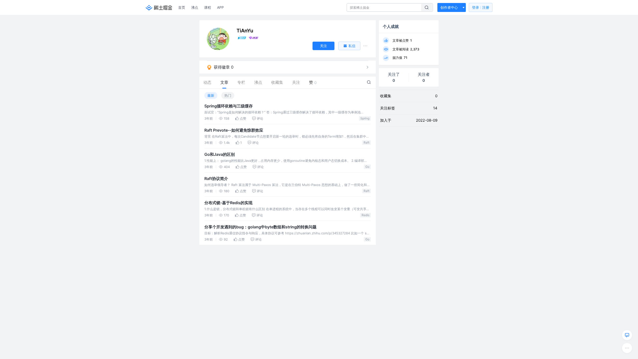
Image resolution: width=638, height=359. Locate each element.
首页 (181, 7)
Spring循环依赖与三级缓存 (228, 105)
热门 (227, 95)
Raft (366, 142)
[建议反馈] (627, 335)
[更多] (627, 348)
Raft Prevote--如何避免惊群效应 (233, 130)
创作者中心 (449, 7)
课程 (207, 7)
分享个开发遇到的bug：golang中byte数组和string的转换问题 (260, 226)
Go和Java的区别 (219, 154)
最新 (210, 95)
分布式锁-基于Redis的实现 (228, 202)
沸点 (194, 7)
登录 (480, 7)
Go (367, 167)
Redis (365, 215)
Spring (364, 118)
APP (220, 7)
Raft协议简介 (216, 178)
